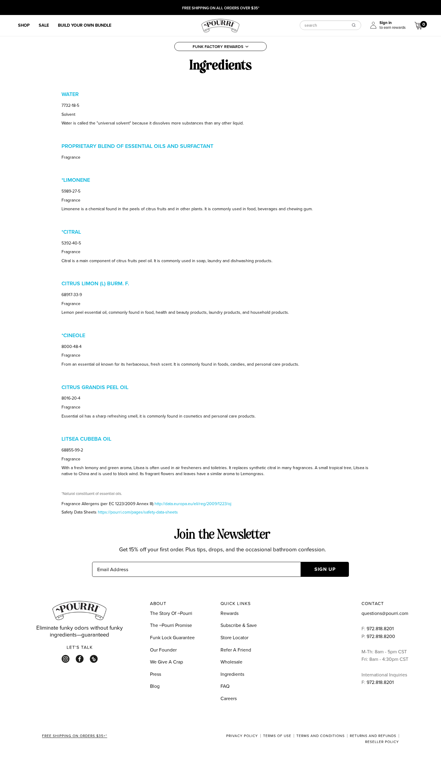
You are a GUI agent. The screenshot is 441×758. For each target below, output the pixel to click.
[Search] (353, 24)
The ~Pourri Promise (171, 625)
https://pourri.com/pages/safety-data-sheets (138, 512)
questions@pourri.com (385, 613)
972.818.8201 (380, 628)
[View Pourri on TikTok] (94, 659)
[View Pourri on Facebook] (80, 659)
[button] (220, 46)
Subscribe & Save (238, 625)
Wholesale (231, 661)
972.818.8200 (381, 636)
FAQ (225, 686)
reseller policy (382, 742)
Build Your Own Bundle (84, 25)
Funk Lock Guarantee (172, 637)
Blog (155, 686)
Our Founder (163, 649)
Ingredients (232, 674)
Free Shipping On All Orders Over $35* (220, 8)
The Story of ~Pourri (171, 613)
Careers (228, 698)
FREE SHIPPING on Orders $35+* (74, 736)
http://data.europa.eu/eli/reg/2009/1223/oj (192, 504)
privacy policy (242, 736)
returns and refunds (373, 736)
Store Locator (234, 637)
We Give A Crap (166, 661)
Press (155, 674)
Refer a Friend (235, 649)
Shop (24, 25)
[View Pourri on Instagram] (65, 659)
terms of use (277, 736)
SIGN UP (325, 569)
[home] (220, 25)
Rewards (229, 613)
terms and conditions (320, 736)
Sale (44, 25)
